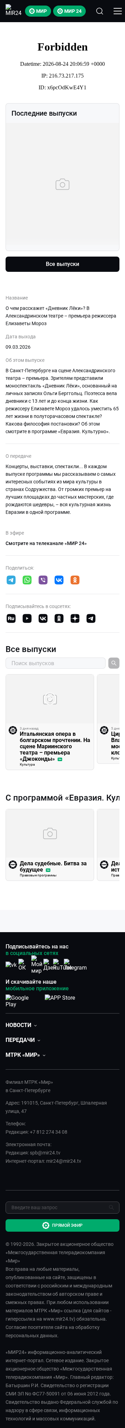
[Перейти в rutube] (11, 619)
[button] (11, 580)
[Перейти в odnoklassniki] (75, 581)
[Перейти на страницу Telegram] (75, 965)
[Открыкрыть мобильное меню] (118, 11)
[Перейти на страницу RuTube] (62, 965)
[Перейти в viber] (43, 581)
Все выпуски (62, 264)
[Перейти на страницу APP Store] (60, 999)
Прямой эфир (67, 1225)
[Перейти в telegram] (11, 581)
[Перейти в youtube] (27, 619)
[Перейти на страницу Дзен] (49, 965)
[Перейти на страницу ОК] (24, 965)
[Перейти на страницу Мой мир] (36, 964)
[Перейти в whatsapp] (27, 581)
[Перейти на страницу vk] (11, 965)
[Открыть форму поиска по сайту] (100, 11)
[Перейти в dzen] (75, 619)
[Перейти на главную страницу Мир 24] (14, 11)
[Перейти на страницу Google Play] (22, 999)
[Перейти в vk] (59, 581)
